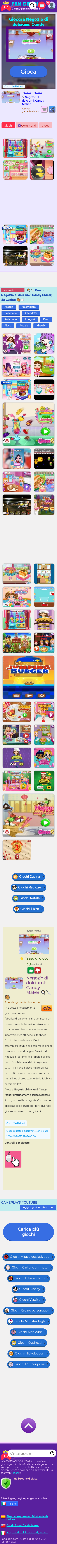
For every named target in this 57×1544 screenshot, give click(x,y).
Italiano (12, 1503)
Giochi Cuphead (30, 1342)
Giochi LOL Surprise (30, 1364)
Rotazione (11, 319)
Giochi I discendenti (30, 1278)
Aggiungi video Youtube (38, 1207)
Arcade (9, 306)
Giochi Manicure (29, 1332)
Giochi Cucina (29, 876)
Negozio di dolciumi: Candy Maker (27, 1532)
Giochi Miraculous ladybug (29, 1257)
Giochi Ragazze (29, 887)
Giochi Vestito (29, 1300)
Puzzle (23, 325)
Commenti (27, 125)
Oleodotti (31, 313)
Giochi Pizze (30, 909)
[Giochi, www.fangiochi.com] (21, 6)
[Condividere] (52, 109)
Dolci (46, 319)
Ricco (8, 325)
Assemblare (29, 306)
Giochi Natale (30, 898)
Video (46, 125)
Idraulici (41, 325)
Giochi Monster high (29, 1321)
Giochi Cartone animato (30, 1267)
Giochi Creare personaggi (30, 1310)
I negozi (30, 319)
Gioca (28, 71)
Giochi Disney (29, 1289)
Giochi (8, 125)
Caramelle (11, 313)
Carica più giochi (28, 1232)
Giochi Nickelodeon (29, 1353)
